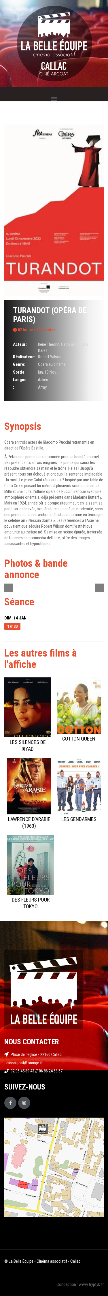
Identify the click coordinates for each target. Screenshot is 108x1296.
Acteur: (20, 344)
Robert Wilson (49, 356)
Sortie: (19, 372)
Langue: (20, 379)
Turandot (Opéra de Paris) (50, 315)
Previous (8, 588)
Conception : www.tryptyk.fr (80, 1284)
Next (99, 588)
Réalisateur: (24, 356)
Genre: (19, 364)
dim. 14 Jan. (16, 618)
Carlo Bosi (69, 344)
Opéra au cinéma (52, 364)
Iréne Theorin (48, 344)
